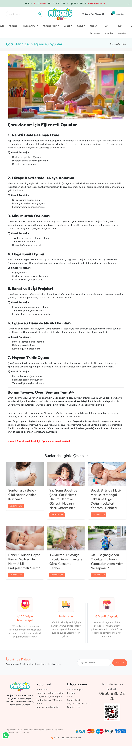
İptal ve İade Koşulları (47, 707)
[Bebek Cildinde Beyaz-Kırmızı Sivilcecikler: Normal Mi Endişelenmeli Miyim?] (25, 538)
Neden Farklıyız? (95, 29)
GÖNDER (120, 662)
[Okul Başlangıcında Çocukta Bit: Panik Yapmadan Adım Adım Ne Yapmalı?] (107, 538)
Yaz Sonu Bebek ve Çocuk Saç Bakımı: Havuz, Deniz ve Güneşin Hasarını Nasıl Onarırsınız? (63, 499)
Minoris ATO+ (29, 25)
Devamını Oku (16, 505)
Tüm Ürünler (122, 29)
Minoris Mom (50, 25)
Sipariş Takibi (74, 700)
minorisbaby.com (25, 428)
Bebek (67, 25)
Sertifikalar (42, 689)
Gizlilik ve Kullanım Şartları (50, 693)
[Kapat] (128, 4)
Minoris (13, 25)
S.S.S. (70, 696)
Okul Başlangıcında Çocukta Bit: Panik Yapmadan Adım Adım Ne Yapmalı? (107, 561)
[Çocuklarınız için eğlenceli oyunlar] (66, 86)
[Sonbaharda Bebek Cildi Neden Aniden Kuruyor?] (25, 474)
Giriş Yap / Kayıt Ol (95, 14)
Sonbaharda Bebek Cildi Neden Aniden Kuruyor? (22, 494)
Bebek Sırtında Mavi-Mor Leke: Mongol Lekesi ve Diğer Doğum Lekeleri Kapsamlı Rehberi (106, 499)
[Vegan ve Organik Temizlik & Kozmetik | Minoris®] (60, 14)
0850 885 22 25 (112, 696)
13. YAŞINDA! (39, 3)
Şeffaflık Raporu (75, 689)
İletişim (71, 693)
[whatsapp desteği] (5, 735)
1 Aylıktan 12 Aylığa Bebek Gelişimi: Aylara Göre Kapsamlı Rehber (65, 561)
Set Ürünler (109, 29)
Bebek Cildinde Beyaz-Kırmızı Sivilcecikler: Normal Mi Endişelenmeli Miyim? (24, 561)
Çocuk (80, 25)
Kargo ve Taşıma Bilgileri (49, 696)
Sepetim (118, 13)
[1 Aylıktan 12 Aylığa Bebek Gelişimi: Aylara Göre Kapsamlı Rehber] (66, 538)
